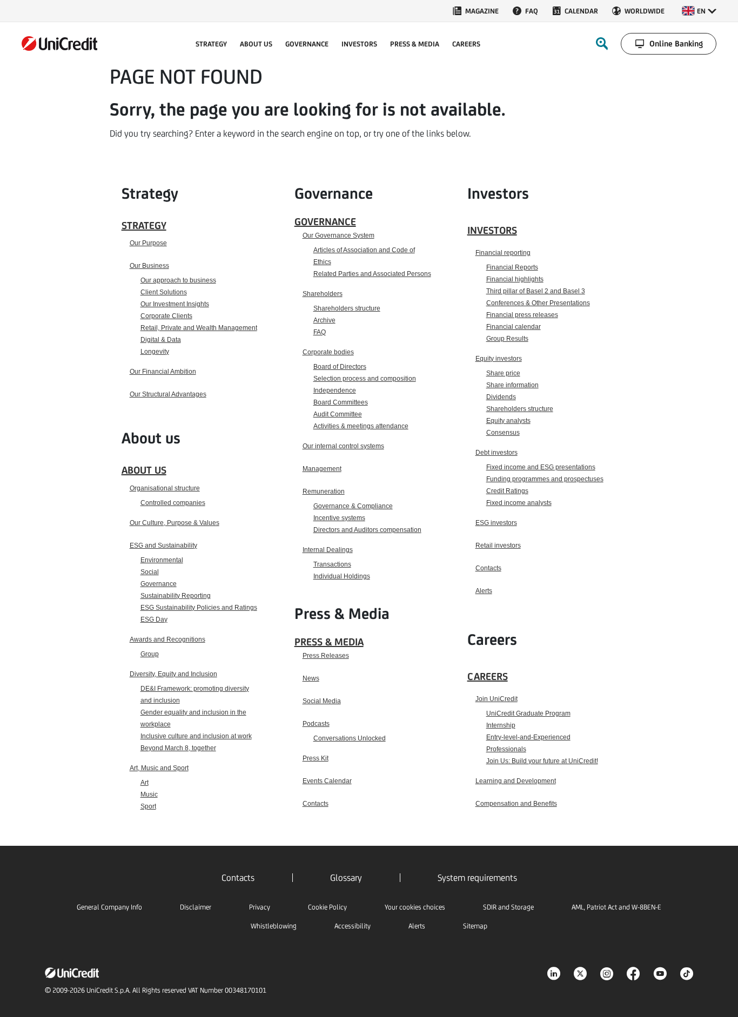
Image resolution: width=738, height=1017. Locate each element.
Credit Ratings (507, 491)
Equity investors (498, 358)
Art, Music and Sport (159, 768)
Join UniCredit (496, 699)
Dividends (501, 397)
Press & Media (329, 642)
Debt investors (496, 452)
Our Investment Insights (174, 304)
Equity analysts (508, 421)
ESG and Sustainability (163, 545)
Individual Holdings (341, 576)
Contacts (315, 803)
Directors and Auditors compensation (367, 530)
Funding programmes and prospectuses (544, 479)
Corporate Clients (166, 316)
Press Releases (326, 655)
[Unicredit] (59, 43)
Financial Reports (512, 267)
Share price (503, 373)
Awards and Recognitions (167, 639)
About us (144, 470)
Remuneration (324, 491)
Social (149, 572)
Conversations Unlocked (349, 738)
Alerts (483, 591)
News (311, 678)
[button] (699, 11)
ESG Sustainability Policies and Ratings (198, 607)
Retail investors (498, 545)
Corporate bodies (328, 352)
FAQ (319, 332)
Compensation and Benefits (516, 803)
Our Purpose (148, 243)
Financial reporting (503, 253)
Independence (334, 390)
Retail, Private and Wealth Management (198, 328)
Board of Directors (339, 367)
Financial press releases (522, 315)
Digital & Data (160, 340)
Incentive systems (339, 518)
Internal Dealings (328, 550)
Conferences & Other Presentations (538, 303)
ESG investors (496, 523)
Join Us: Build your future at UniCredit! (542, 761)
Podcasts (316, 724)
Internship (500, 725)
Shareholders (323, 294)
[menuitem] (475, 11)
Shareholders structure (346, 308)
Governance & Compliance (353, 506)
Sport (148, 806)
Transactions (332, 564)
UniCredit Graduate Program (528, 713)
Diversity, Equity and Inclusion (173, 674)
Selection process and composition (364, 378)
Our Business (149, 266)
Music (149, 794)
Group (149, 654)
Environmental (161, 560)
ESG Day (153, 619)
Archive (324, 320)
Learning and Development (515, 781)
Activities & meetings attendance (360, 426)
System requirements (477, 877)
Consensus (503, 432)
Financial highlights (515, 279)
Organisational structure (165, 488)
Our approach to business (178, 280)
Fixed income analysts (519, 503)
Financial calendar (513, 327)
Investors (492, 230)
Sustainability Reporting (175, 596)
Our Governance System (338, 235)
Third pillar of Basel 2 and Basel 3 (535, 291)
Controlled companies (172, 503)
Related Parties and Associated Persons (372, 274)
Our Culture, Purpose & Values (174, 523)
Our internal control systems (343, 446)
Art (144, 782)
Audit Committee (337, 414)
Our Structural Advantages (168, 394)
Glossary (346, 877)
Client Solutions (163, 292)
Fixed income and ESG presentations (540, 467)
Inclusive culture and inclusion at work (196, 736)
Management (322, 469)
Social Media (322, 701)
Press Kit (315, 758)
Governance (158, 584)
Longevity (154, 351)
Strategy (144, 225)
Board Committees (340, 402)
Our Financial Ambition (163, 371)
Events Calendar (327, 781)
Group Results (507, 338)
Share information (512, 385)
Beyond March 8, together (178, 748)
